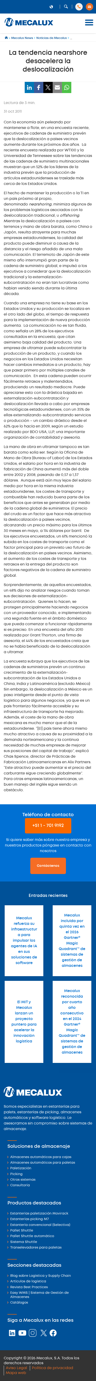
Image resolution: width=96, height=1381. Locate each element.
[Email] (57, 87)
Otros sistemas (22, 1179)
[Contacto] (89, 6)
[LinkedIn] (29, 87)
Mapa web (16, 1373)
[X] (48, 87)
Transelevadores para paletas (36, 1247)
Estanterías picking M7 (29, 1219)
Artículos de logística (28, 1281)
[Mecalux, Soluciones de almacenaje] (29, 27)
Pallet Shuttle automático (32, 1236)
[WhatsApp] (66, 87)
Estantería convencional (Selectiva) (40, 1225)
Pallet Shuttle (21, 1230)
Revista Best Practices (29, 1287)
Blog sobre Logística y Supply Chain (40, 1275)
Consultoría (20, 1185)
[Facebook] (38, 87)
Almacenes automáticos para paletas (42, 1162)
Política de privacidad (52, 1368)
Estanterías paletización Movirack (39, 1213)
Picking (16, 1174)
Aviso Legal (16, 1368)
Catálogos (19, 1302)
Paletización (20, 1168)
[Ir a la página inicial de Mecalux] (7, 38)
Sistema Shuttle (23, 1242)
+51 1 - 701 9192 (48, 825)
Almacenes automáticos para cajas (40, 1157)
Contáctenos (48, 865)
